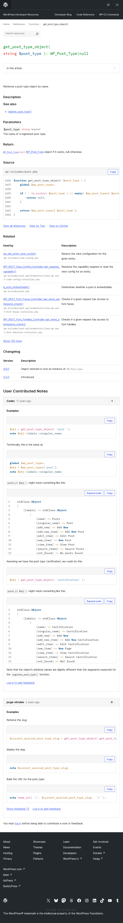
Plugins (37, 853)
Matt (7, 874)
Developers (69, 853)
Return (8, 144)
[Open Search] (108, 5)
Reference (19, 24)
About (6, 841)
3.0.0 (6, 377)
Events (97, 847)
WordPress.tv (72, 858)
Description (12, 97)
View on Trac (37, 225)
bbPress (9, 880)
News (6, 847)
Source (8, 162)
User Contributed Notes (25, 391)
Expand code (94, 493)
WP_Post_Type (63, 53)
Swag (98, 858)
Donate (99, 853)
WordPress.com (14, 869)
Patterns (38, 858)
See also (9, 104)
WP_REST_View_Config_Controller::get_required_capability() (31, 269)
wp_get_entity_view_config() (19, 253)
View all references (14, 225)
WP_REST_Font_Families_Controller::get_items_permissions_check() (31, 322)
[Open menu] (118, 5)
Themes (38, 847)
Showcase (39, 841)
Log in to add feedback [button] (21, 682)
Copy (113, 171)
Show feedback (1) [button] (18, 808)
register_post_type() (20, 111)
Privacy (7, 858)
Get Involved (100, 841)
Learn (66, 841)
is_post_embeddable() (16, 287)
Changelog (11, 351)
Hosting (7, 853)
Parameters (12, 122)
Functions (34, 24)
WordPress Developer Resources (21, 14)
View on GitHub (58, 225)
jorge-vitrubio (15, 702)
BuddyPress (12, 886)
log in (18, 823)
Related (9, 236)
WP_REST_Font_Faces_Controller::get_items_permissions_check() (31, 302)
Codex (11, 401)
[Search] (37, 34)
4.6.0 (6, 368)
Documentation (72, 847)
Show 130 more (12, 341)
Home (6, 24)
